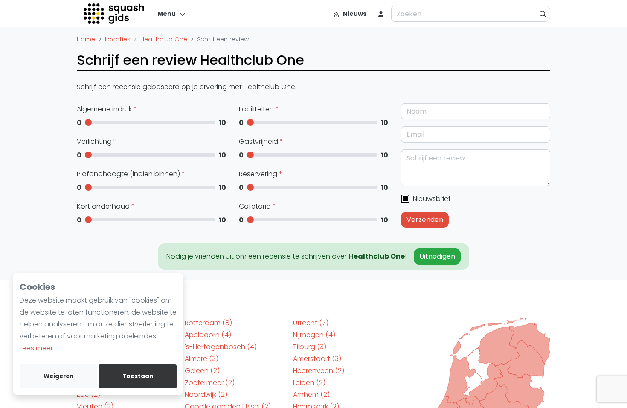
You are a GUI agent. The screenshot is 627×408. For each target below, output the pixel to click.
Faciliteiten (257, 109)
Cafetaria (256, 206)
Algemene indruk (105, 109)
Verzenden (424, 219)
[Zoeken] (543, 14)
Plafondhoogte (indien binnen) (129, 174)
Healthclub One (163, 39)
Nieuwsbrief (431, 199)
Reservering (259, 174)
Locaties (118, 39)
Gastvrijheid (259, 141)
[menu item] (380, 13)
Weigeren (58, 376)
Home (86, 39)
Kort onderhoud (104, 206)
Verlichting (95, 141)
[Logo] (114, 13)
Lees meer (36, 348)
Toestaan (137, 376)
